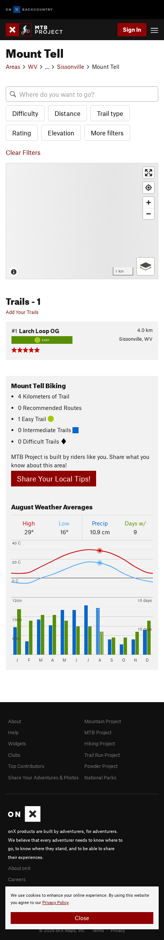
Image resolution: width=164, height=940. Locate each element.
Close (82, 917)
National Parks (100, 777)
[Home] (38, 29)
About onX (19, 868)
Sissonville (70, 66)
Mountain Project (102, 721)
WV (32, 66)
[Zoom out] (148, 213)
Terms (98, 930)
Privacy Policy (55, 902)
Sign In (132, 29)
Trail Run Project (102, 755)
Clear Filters (23, 152)
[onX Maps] (24, 820)
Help (13, 732)
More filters (107, 133)
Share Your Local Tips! (53, 478)
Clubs (14, 755)
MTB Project (97, 732)
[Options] (145, 266)
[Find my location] (148, 187)
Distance (67, 113)
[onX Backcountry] (29, 9)
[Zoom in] (148, 202)
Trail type (110, 113)
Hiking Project (99, 743)
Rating (21, 133)
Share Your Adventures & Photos (43, 777)
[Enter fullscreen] (148, 172)
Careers (17, 879)
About (14, 721)
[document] (82, 908)
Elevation (61, 133)
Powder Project (100, 766)
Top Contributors (26, 766)
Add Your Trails (22, 312)
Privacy (118, 930)
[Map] (82, 221)
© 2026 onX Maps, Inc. (62, 930)
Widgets (17, 743)
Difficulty (25, 113)
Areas (13, 66)
